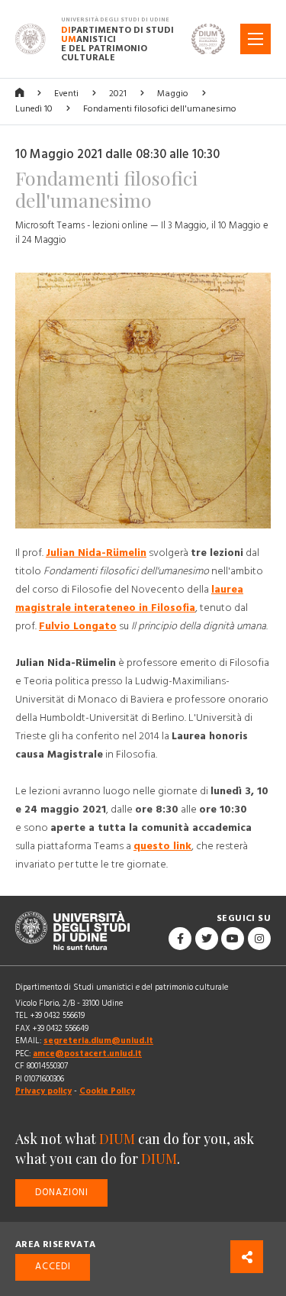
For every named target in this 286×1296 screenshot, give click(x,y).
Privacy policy (43, 1091)
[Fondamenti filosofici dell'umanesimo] (143, 407)
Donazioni (61, 1192)
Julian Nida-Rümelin (96, 553)
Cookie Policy (107, 1091)
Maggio (172, 93)
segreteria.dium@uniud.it (98, 1040)
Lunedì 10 (34, 108)
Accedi (53, 1266)
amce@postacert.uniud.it (87, 1053)
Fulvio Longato (78, 626)
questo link (162, 846)
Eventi (66, 93)
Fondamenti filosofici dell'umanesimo (159, 108)
